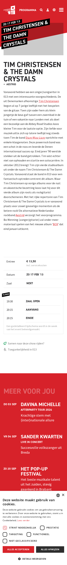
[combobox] (58, 495)
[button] (33, 559)
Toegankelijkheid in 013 (22, 349)
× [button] (63, 495)
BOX (55, 224)
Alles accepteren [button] (18, 549)
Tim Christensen (49, 101)
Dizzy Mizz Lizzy (35, 137)
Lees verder (23, 520)
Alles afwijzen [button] (50, 549)
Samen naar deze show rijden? (26, 343)
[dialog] (33, 528)
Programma (27, 10)
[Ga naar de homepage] (9, 10)
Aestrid (20, 215)
